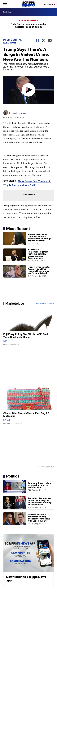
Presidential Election (12, 41)
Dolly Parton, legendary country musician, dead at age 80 (28, 25)
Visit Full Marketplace (45, 303)
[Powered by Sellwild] (50, 467)
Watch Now (49, 4)
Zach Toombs (19, 113)
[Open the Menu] (4, 4)
